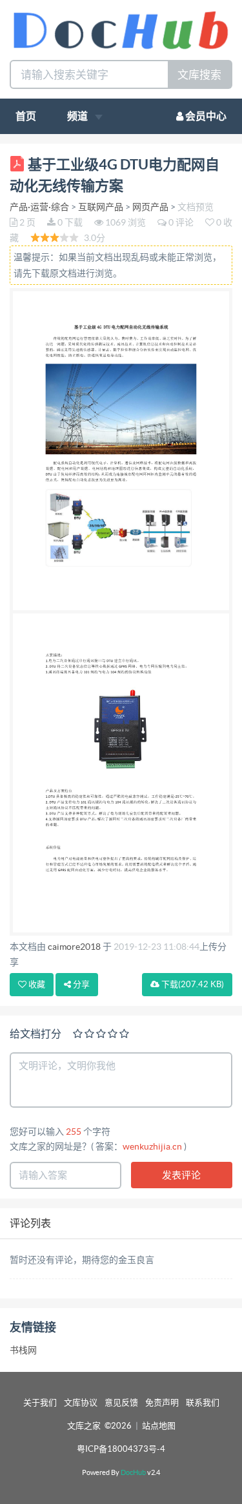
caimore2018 (74, 946)
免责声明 (162, 1402)
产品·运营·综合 (39, 207)
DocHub (133, 1472)
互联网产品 (100, 207)
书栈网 (23, 1350)
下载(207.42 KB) (191, 984)
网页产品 (150, 207)
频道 (78, 116)
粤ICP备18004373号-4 (121, 1449)
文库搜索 (199, 74)
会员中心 (205, 116)
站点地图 (159, 1426)
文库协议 (80, 1402)
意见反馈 (121, 1402)
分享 (80, 984)
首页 (25, 116)
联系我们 (202, 1402)
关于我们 (40, 1402)
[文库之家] (121, 28)
